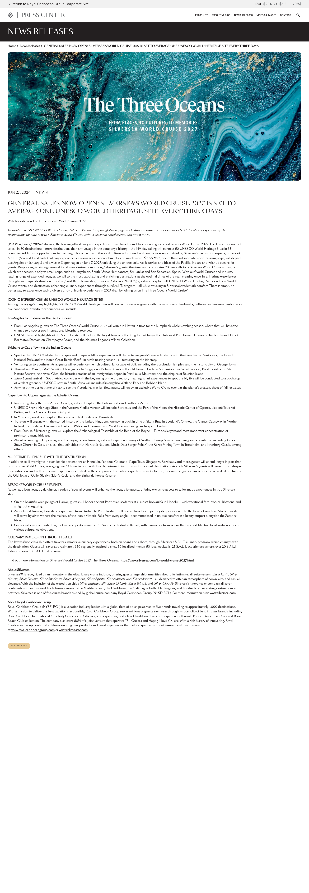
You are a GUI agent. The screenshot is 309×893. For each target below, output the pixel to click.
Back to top (19, 645)
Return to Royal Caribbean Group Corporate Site (50, 4)
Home (12, 46)
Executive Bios (221, 15)
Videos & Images (266, 15)
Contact (285, 15)
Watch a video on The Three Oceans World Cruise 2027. (47, 221)
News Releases (243, 15)
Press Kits (201, 15)
